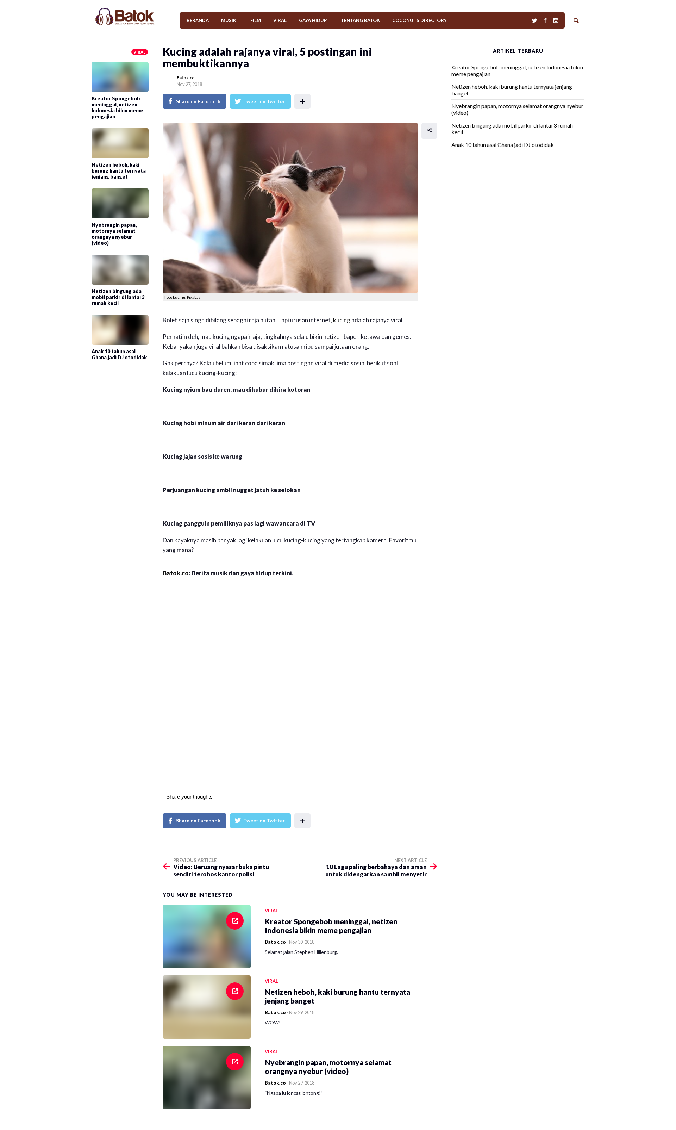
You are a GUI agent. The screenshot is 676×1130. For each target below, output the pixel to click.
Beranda (198, 20)
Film (255, 20)
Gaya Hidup (313, 20)
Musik (228, 20)
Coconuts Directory (419, 20)
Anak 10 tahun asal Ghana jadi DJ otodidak (502, 144)
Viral (280, 20)
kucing (341, 320)
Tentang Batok (360, 20)
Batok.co (186, 77)
